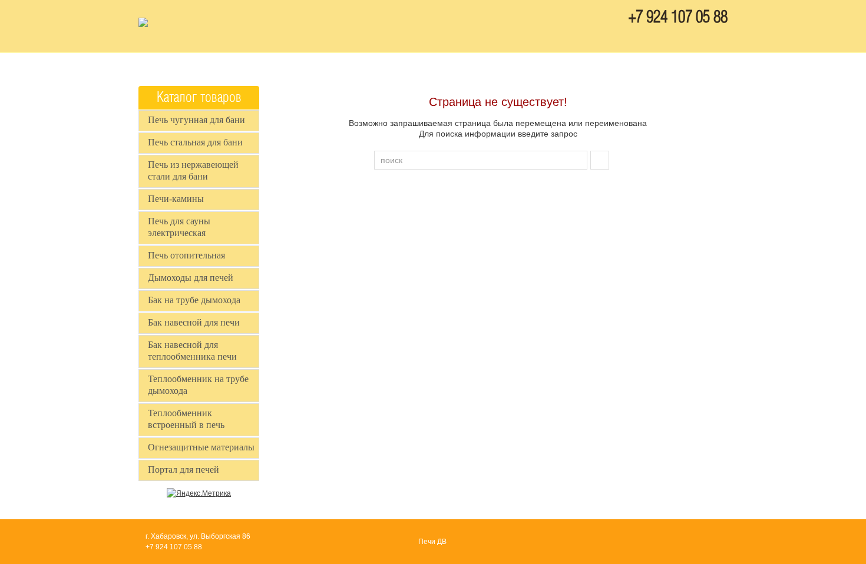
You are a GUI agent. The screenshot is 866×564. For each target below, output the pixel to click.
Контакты (439, 66)
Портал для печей (183, 470)
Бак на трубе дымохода (194, 300)
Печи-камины (176, 199)
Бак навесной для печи (194, 322)
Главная (372, 66)
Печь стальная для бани (195, 142)
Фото (501, 66)
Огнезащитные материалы (201, 447)
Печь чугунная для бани (196, 120)
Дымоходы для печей (190, 278)
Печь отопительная (186, 255)
